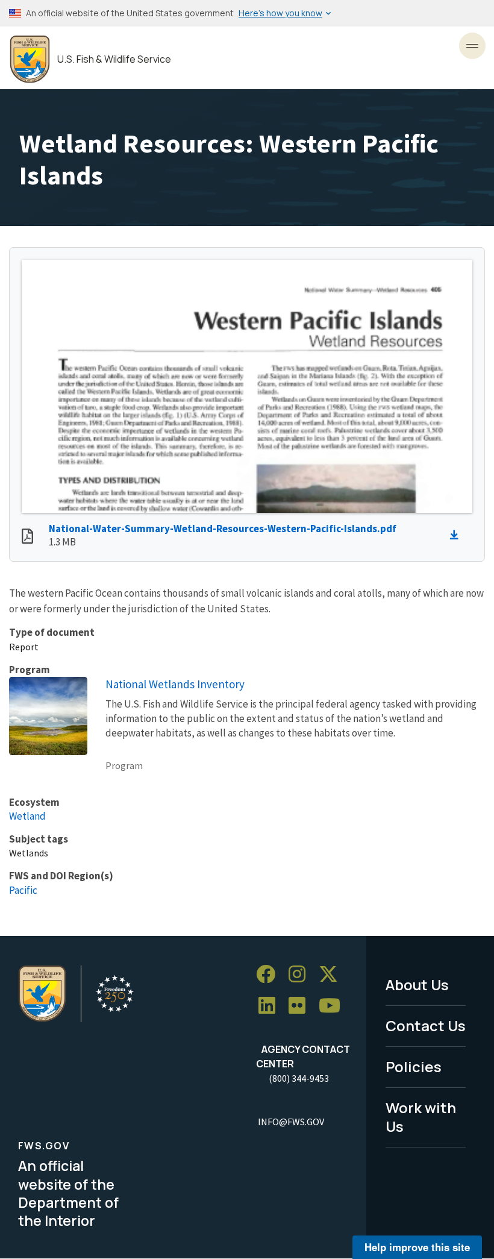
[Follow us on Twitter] (332, 974)
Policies (414, 1066)
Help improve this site (417, 1247)
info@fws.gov (291, 1122)
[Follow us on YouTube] (334, 1005)
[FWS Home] (30, 59)
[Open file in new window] (27, 537)
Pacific (23, 890)
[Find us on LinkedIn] (271, 1005)
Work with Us (421, 1116)
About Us (417, 984)
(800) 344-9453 (299, 1078)
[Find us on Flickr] (301, 1005)
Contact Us (426, 1025)
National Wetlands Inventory (175, 684)
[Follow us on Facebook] (270, 974)
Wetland (27, 816)
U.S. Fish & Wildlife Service (114, 59)
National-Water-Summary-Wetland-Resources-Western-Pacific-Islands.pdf (222, 528)
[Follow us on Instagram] (301, 974)
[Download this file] (457, 535)
